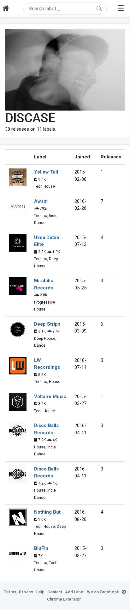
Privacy (26, 592)
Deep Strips (47, 324)
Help (40, 592)
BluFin (41, 548)
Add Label (74, 592)
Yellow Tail (46, 172)
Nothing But (47, 512)
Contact (54, 592)
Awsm (41, 201)
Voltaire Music (50, 396)
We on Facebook (103, 592)
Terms (10, 592)
